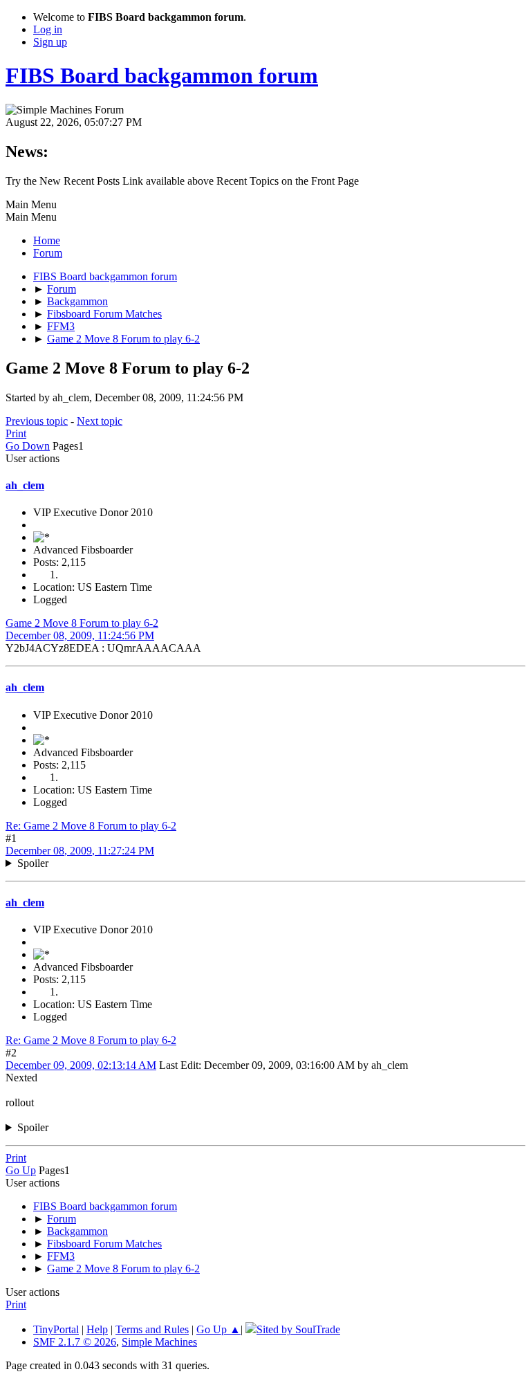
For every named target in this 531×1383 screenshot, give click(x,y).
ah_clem (25, 485)
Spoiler (32, 863)
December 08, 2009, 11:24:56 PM (80, 635)
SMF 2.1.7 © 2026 (74, 1342)
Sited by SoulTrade (298, 1329)
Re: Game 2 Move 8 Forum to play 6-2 (91, 826)
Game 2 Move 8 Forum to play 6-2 (82, 623)
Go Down (28, 446)
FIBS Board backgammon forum (162, 75)
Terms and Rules (152, 1329)
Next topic (99, 421)
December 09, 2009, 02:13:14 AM (81, 1065)
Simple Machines (159, 1342)
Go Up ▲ (218, 1329)
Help (97, 1329)
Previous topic (37, 421)
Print (16, 433)
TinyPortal (56, 1329)
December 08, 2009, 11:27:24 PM (80, 851)
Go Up (21, 1170)
